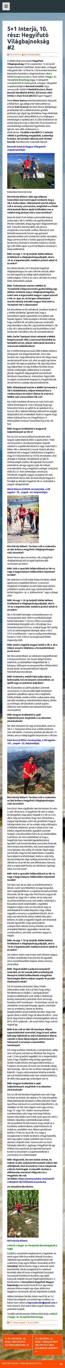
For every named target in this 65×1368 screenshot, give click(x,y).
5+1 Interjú (14, 1322)
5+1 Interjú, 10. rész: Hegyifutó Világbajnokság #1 (17, 1341)
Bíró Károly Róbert (32, 55)
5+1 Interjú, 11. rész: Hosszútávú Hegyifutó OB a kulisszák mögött (46, 1343)
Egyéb (22, 1322)
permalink (34, 1322)
